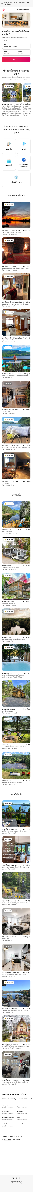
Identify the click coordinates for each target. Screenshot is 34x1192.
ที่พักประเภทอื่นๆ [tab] (23, 1099)
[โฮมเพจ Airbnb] (3, 10)
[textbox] (9, 53)
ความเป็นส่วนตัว (13, 1183)
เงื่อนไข (22, 1183)
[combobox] (16, 47)
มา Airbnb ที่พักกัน (23, 10)
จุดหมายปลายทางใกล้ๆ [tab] (9, 1099)
